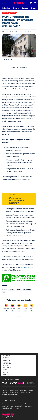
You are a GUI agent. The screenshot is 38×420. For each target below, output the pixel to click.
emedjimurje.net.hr (7, 406)
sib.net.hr (17, 408)
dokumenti (11, 289)
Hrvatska (13, 12)
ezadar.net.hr (19, 406)
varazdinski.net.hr (7, 408)
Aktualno (5, 12)
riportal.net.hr (23, 404)
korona (19, 289)
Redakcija (5, 32)
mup (4, 292)
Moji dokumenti (25, 267)
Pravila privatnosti (25, 392)
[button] (3, 3)
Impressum (5, 390)
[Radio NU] (19, 3)
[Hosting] (19, 199)
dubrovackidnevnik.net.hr (9, 404)
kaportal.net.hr (29, 406)
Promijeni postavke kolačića (10, 394)
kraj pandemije (27, 289)
